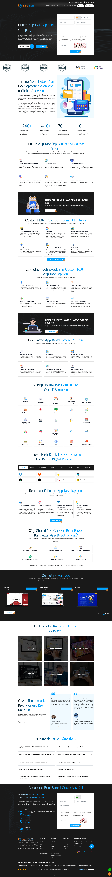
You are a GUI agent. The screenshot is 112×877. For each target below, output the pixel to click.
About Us (42, 841)
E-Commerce (40, 402)
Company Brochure (44, 853)
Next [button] (107, 613)
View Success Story (31, 588)
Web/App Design (64, 39)
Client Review (65, 844)
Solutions (63, 5)
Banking (40, 423)
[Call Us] (109, 874)
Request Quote (89, 5)
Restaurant (25, 413)
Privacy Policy (65, 846)
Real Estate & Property (71, 402)
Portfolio (74, 5)
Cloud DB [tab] (70, 467)
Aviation (71, 434)
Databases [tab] (61, 467)
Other (83, 39)
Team (41, 846)
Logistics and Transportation (87, 423)
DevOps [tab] (78, 467)
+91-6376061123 (28, 822)
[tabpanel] (56, 477)
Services (53, 5)
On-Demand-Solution (76, 39)
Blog (64, 841)
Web (52, 844)
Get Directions (28, 815)
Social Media (40, 444)
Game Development (86, 36)
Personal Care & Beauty (25, 423)
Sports (71, 444)
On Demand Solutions (25, 402)
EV (40, 434)
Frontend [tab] (24, 467)
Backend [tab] (32, 467)
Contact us (80, 5)
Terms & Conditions (67, 848)
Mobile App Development (61, 869)
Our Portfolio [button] (9, 612)
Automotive (87, 434)
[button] (41, 46)
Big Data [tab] (52, 467)
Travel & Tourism (86, 402)
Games (58, 5)
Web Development (65, 36)
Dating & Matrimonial (56, 402)
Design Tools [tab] (87, 467)
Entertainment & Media (56, 434)
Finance (56, 413)
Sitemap (64, 851)
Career (41, 844)
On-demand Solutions (55, 853)
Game (52, 846)
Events (86, 413)
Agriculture (25, 444)
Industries (69, 5)
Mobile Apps (53, 841)
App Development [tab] (42, 467)
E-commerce (53, 851)
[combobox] (78, 18)
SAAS (56, 444)
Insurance (25, 434)
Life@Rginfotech (43, 848)
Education (71, 413)
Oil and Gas (56, 423)
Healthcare (41, 413)
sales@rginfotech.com (29, 829)
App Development (75, 36)
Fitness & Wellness (87, 444)
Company (48, 5)
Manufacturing (71, 423)
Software (53, 848)
